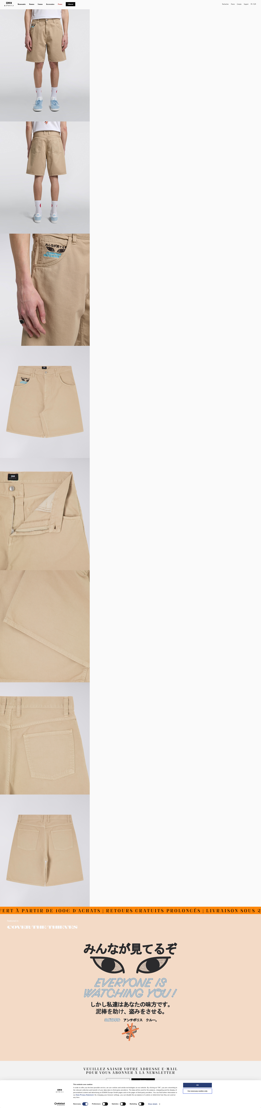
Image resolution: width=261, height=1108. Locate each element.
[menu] (46, 4)
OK (197, 1085)
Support (246, 4)
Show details (152, 1104)
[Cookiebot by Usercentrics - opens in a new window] (60, 1104)
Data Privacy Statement (85, 1095)
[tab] (117, 4)
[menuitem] (22, 4)
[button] (253, 4)
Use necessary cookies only (197, 1091)
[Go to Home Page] (9, 4)
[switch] (105, 1104)
